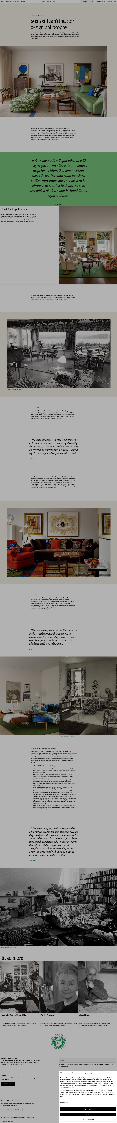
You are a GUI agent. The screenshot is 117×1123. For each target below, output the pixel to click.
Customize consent (88, 1119)
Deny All (87, 1114)
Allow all (88, 1109)
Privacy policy (64, 1102)
